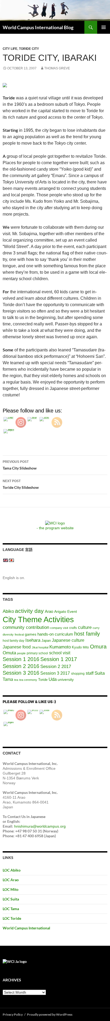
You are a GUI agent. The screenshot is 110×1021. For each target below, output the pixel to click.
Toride (43, 680)
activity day (29, 611)
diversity (8, 634)
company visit (59, 627)
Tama (8, 679)
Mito (86, 647)
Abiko (8, 611)
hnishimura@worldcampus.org (40, 826)
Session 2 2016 (21, 666)
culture (85, 627)
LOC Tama (11, 908)
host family (87, 634)
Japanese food (17, 647)
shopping (78, 673)
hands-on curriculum (55, 634)
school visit (59, 652)
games (30, 634)
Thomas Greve (57, 68)
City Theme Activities (38, 619)
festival (19, 634)
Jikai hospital (40, 647)
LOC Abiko (12, 870)
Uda (53, 679)
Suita (100, 673)
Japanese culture (68, 640)
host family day (13, 641)
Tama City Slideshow (20, 465)
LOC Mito (10, 889)
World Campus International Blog (38, 27)
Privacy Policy (13, 1014)
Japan (46, 641)
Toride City (29, 49)
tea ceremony (28, 679)
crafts (73, 628)
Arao (49, 611)
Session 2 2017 (55, 666)
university (66, 679)
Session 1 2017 (58, 659)
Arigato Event (65, 611)
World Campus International (26, 928)
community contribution (26, 627)
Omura (98, 647)
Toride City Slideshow (21, 484)
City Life (10, 49)
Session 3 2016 (21, 673)
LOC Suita (11, 899)
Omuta (9, 652)
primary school (37, 653)
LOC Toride (12, 918)
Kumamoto (60, 647)
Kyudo (77, 647)
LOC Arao (11, 879)
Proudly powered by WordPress (49, 1014)
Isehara (32, 640)
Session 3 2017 (55, 673)
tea (16, 679)
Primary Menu (103, 27)
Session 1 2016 (21, 659)
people (21, 653)
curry (96, 627)
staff (89, 673)
